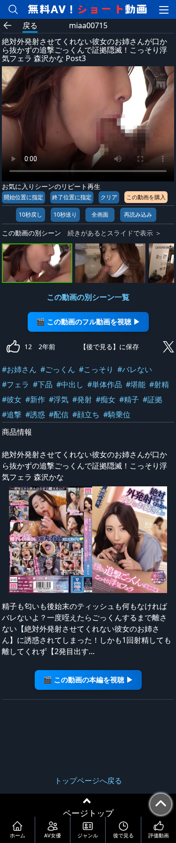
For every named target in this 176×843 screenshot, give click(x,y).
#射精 (159, 384)
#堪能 (135, 384)
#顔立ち (85, 414)
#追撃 (12, 414)
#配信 (59, 414)
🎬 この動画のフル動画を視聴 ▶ (88, 322)
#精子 (129, 399)
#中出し (70, 384)
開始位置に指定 (23, 197)
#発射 (82, 399)
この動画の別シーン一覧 (88, 297)
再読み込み (138, 215)
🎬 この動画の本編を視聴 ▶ (88, 680)
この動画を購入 (146, 197)
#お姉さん (19, 369)
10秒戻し (30, 215)
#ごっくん (57, 369)
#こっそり (96, 369)
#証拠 (152, 399)
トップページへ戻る (88, 780)
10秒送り (65, 215)
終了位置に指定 (72, 197)
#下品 (43, 384)
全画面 (100, 215)
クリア (108, 197)
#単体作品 (104, 384)
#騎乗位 (116, 414)
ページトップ (88, 813)
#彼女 (12, 399)
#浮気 (59, 399)
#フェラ (15, 384)
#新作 (35, 399)
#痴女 (105, 399)
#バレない (134, 369)
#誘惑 (35, 414)
